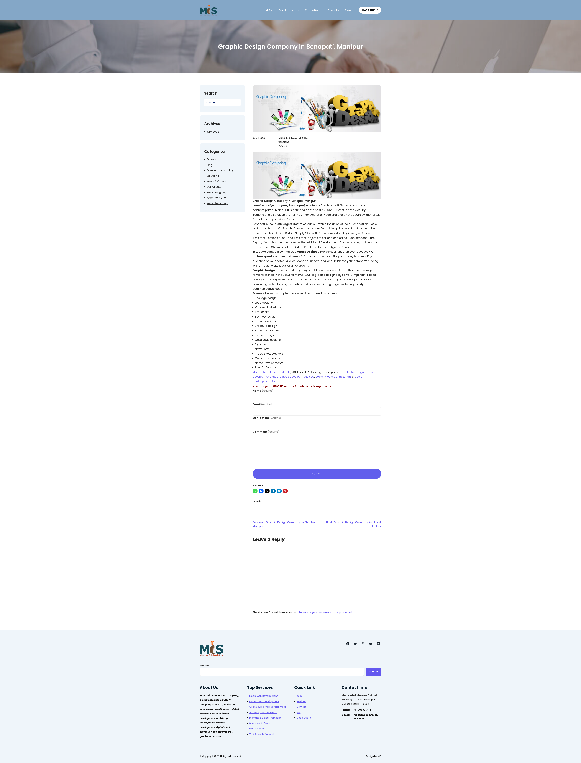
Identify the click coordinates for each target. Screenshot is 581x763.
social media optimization (333, 377)
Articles (212, 159)
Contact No (267, 418)
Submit (317, 474)
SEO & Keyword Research (263, 712)
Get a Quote (304, 717)
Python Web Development (264, 701)
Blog (209, 165)
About (300, 695)
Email (263, 404)
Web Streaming (217, 203)
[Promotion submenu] (321, 10)
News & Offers (216, 181)
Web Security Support (261, 734)
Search (204, 665)
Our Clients (214, 187)
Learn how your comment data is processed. (325, 612)
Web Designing (217, 192)
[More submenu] (353, 10)
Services (301, 701)
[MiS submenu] (271, 10)
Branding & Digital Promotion (265, 717)
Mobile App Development (263, 695)
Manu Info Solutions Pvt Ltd (271, 372)
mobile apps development (290, 377)
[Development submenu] (298, 10)
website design (353, 372)
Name (263, 390)
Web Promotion (217, 197)
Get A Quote (370, 10)
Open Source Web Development (267, 706)
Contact (301, 706)
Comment (266, 431)
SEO (311, 377)
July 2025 (213, 131)
